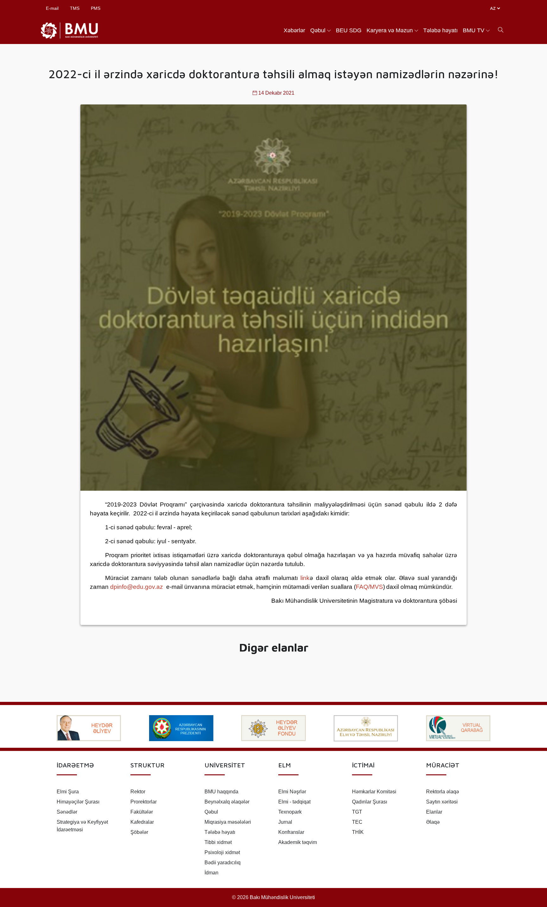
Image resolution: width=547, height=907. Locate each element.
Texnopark (290, 812)
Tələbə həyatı (440, 30)
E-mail (52, 8)
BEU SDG (349, 30)
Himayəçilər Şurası (78, 801)
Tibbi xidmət (218, 842)
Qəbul (317, 30)
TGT (357, 812)
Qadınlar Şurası (369, 801)
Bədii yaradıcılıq (222, 862)
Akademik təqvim (297, 842)
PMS (95, 8)
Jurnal (285, 822)
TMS (74, 8)
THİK (358, 832)
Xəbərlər (294, 30)
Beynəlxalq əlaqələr (226, 801)
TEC (357, 822)
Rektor (137, 791)
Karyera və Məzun (390, 30)
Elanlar (434, 812)
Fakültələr (141, 812)
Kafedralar (142, 822)
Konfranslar (291, 832)
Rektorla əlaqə (442, 791)
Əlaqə (433, 822)
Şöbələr (139, 832)
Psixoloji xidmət (222, 852)
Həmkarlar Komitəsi (374, 791)
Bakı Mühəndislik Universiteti (282, 897)
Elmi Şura (68, 791)
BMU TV (473, 30)
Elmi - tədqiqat (294, 801)
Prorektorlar (143, 801)
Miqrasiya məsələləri (227, 822)
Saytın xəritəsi (442, 801)
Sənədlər (67, 812)
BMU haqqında (221, 791)
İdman (211, 872)
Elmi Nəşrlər (292, 791)
